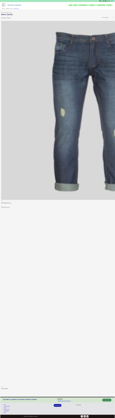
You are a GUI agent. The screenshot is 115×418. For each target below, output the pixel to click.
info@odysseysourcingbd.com (64, 401)
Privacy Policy (7, 406)
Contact (109, 5)
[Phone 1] (107, 1)
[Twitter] (102, 1)
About (75, 5)
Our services (83, 5)
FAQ (5, 404)
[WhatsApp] (109, 1)
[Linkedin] (105, 1)
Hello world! (78, 404)
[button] (112, 1)
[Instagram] (104, 1)
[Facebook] (100, 1)
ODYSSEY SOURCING (14, 5)
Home (70, 5)
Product (92, 5)
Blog (5, 412)
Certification (101, 5)
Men (5, 12)
